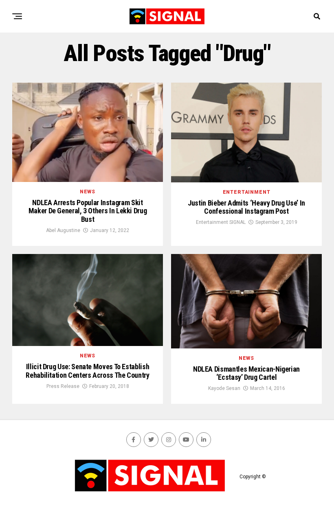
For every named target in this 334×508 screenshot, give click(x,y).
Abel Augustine (63, 230)
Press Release (62, 386)
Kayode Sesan (224, 388)
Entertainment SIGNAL (221, 222)
